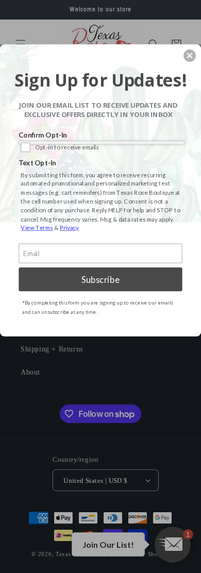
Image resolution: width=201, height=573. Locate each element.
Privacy (69, 227)
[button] (189, 55)
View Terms (37, 227)
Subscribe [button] (100, 279)
